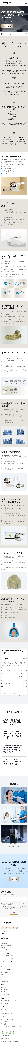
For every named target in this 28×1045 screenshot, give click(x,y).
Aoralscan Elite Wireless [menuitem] (7, 941)
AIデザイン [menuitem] (4, 964)
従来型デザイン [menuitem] (5, 966)
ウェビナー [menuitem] (4, 1011)
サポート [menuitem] (4, 1017)
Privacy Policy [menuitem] (4, 1036)
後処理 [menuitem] (3, 984)
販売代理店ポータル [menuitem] (6, 1024)
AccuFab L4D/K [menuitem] (5, 981)
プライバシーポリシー (18, 903)
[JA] (3, 933)
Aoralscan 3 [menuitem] (4, 947)
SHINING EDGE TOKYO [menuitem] (6, 1013)
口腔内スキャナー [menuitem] (6, 938)
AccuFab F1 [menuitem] (4, 977)
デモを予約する (7, 26)
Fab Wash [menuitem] (3, 987)
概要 (2, 34)
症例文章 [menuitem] (3, 1009)
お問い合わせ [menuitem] (4, 1003)
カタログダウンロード (9, 693)
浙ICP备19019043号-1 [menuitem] (5, 1038)
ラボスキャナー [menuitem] (6, 953)
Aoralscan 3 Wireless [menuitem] (6, 945)
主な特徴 (8, 34)
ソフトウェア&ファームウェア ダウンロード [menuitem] (12, 1026)
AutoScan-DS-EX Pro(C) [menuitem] (7, 958)
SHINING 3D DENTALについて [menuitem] (8, 1000)
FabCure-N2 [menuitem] (4, 989)
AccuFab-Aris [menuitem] (4, 972)
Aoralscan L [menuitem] (4, 949)
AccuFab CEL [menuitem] (4, 979)
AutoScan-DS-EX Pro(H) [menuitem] (7, 956)
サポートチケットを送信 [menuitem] (7, 1019)
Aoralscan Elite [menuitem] (4, 943)
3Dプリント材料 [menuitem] (5, 994)
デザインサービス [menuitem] (6, 961)
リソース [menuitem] (4, 1006)
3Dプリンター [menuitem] (5, 969)
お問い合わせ (14, 879)
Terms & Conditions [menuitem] (5, 1035)
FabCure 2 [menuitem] (3, 991)
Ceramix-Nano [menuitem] (4, 974)
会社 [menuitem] (2, 998)
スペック (15, 34)
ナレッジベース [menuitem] (5, 1021)
